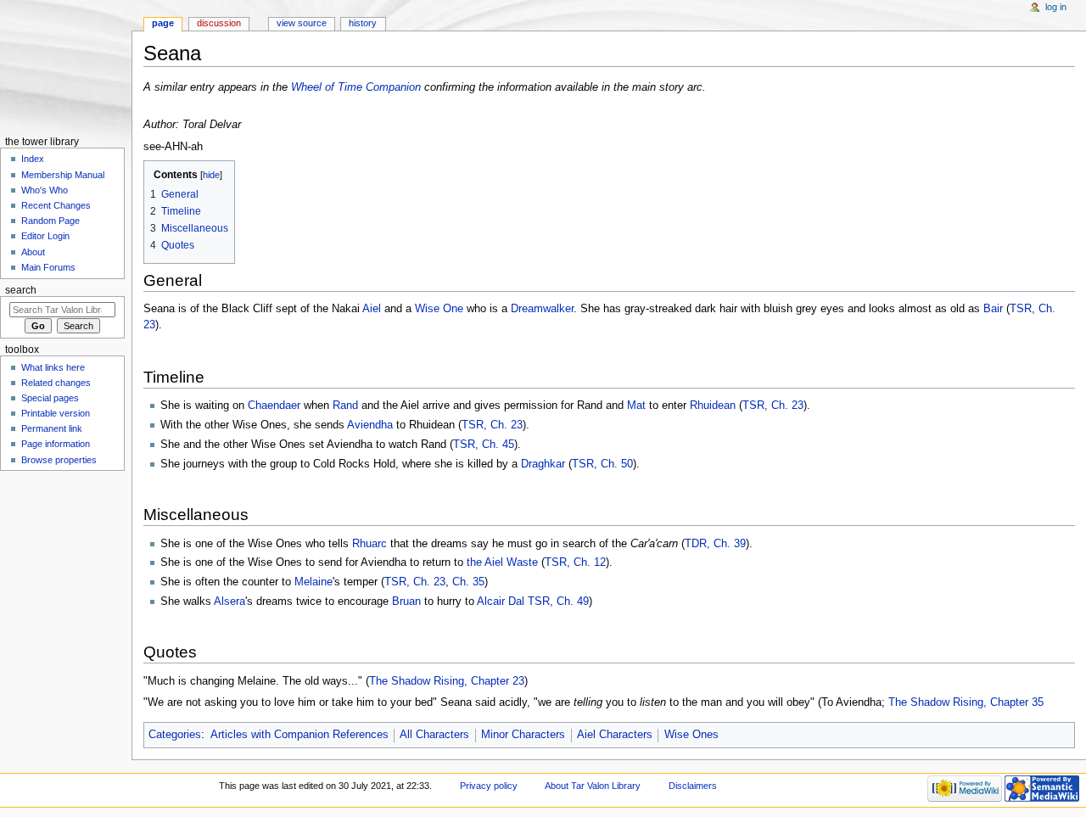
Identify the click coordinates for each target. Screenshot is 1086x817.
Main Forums (48, 267)
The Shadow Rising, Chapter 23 (446, 681)
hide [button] (211, 175)
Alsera (229, 601)
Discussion (219, 23)
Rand (345, 405)
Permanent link (51, 428)
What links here (53, 367)
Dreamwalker (542, 309)
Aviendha (370, 425)
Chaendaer (274, 405)
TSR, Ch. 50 (602, 464)
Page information (55, 444)
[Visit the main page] (66, 66)
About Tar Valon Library (593, 786)
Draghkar (543, 464)
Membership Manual (62, 175)
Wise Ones (691, 735)
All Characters (434, 735)
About (33, 252)
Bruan (406, 601)
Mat (636, 405)
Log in (1055, 7)
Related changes (56, 383)
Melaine (313, 582)
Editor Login (45, 236)
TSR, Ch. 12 (575, 562)
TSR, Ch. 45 (483, 444)
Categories (174, 735)
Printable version (55, 413)
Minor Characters (523, 735)
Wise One (439, 309)
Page (163, 23)
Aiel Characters (614, 735)
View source (302, 23)
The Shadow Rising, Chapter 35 (966, 702)
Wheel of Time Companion (356, 87)
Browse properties (59, 460)
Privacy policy (489, 786)
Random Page (50, 220)
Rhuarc (369, 544)
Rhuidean (713, 405)
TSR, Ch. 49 (558, 601)
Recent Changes (56, 205)
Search (20, 290)
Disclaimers (693, 786)
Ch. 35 (468, 582)
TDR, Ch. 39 (715, 544)
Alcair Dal (500, 601)
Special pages (50, 398)
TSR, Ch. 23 (772, 405)
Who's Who (44, 190)
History (363, 23)
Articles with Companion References (299, 735)
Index (32, 159)
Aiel (371, 309)
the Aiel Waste (502, 562)
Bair (993, 309)
